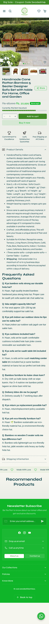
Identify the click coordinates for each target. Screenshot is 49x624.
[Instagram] (24, 532)
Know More (7, 580)
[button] (4, 11)
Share (42, 88)
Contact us (35, 556)
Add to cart (33, 116)
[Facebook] (19, 532)
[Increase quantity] (15, 116)
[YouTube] (29, 532)
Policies (6, 574)
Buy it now (24, 122)
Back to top (26, 597)
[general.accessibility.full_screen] (45, 21)
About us (14, 556)
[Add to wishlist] (45, 62)
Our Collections (9, 567)
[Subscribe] (42, 521)
